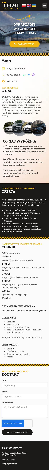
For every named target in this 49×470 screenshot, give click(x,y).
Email (4, 391)
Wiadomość (7, 402)
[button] (44, 5)
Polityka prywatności (9, 464)
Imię (4, 380)
